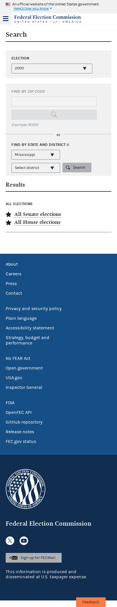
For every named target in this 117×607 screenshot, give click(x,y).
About (12, 264)
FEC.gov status (21, 441)
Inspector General (24, 387)
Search (79, 167)
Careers (13, 273)
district (57, 144)
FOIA (10, 402)
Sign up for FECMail (37, 558)
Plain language (21, 318)
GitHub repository (24, 422)
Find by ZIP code (28, 91)
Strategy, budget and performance (27, 340)
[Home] (51, 19)
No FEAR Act (18, 358)
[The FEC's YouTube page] (24, 540)
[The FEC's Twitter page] (10, 540)
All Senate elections (37, 214)
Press (11, 283)
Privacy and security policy (34, 308)
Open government (24, 368)
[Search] (54, 115)
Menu (5, 18)
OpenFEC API (19, 412)
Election (20, 58)
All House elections (37, 222)
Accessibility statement (30, 328)
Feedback (90, 602)
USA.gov (14, 377)
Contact (14, 293)
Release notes (20, 431)
